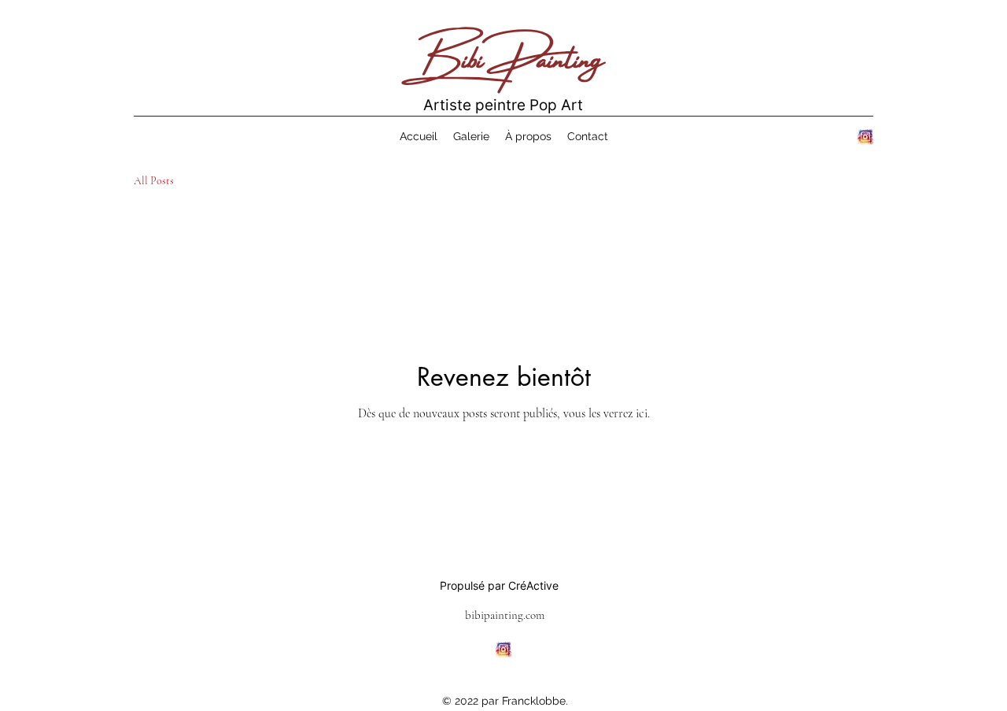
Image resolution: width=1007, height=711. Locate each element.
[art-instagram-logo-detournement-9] (865, 137)
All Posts (154, 180)
